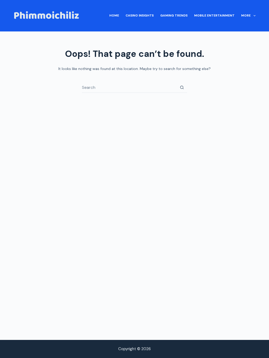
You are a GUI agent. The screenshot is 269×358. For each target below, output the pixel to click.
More (246, 15)
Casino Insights (140, 15)
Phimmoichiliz (46, 16)
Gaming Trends (174, 15)
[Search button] (182, 87)
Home (114, 15)
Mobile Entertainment (214, 15)
